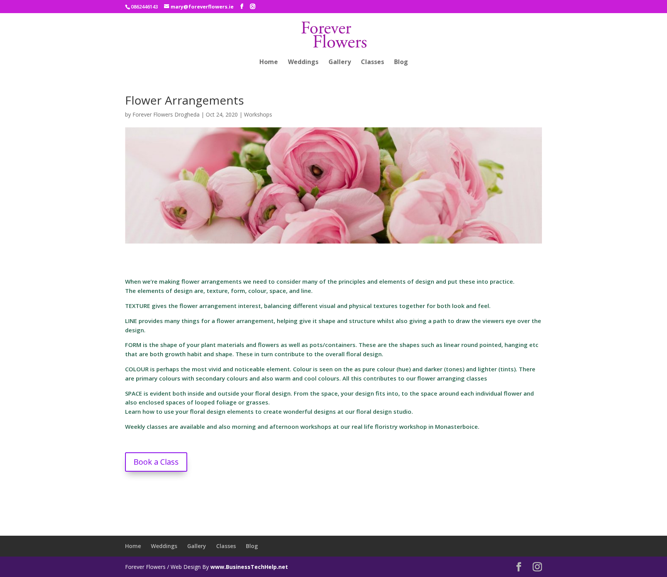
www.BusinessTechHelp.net (249, 566)
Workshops (258, 114)
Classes (372, 62)
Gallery (339, 62)
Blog (401, 62)
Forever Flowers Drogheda (166, 114)
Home (268, 62)
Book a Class (156, 462)
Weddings (303, 62)
